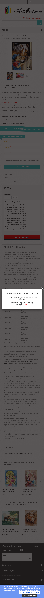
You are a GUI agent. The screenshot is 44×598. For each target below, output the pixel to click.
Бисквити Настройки (29, 595)
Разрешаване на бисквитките (30, 593)
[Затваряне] (42, 288)
